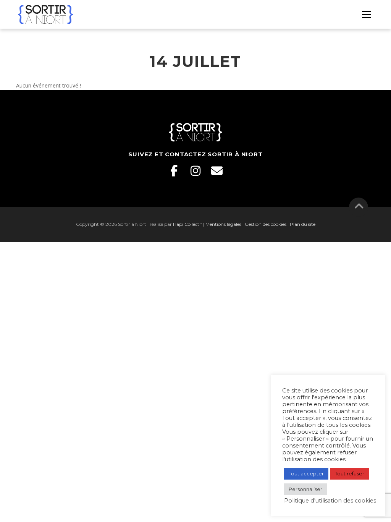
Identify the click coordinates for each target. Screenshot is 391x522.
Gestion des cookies (265, 224)
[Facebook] (174, 171)
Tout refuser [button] (349, 473)
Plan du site (302, 224)
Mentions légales (223, 224)
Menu (366, 14)
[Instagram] (195, 171)
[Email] (217, 171)
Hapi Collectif (187, 224)
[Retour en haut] (358, 207)
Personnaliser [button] (305, 489)
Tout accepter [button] (306, 473)
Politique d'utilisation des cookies (330, 500)
